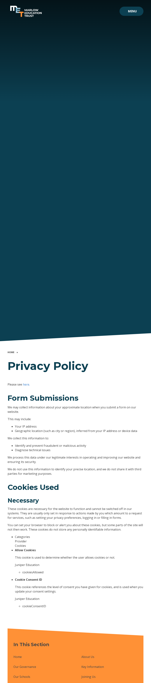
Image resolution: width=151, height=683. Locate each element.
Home (11, 352)
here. (26, 384)
